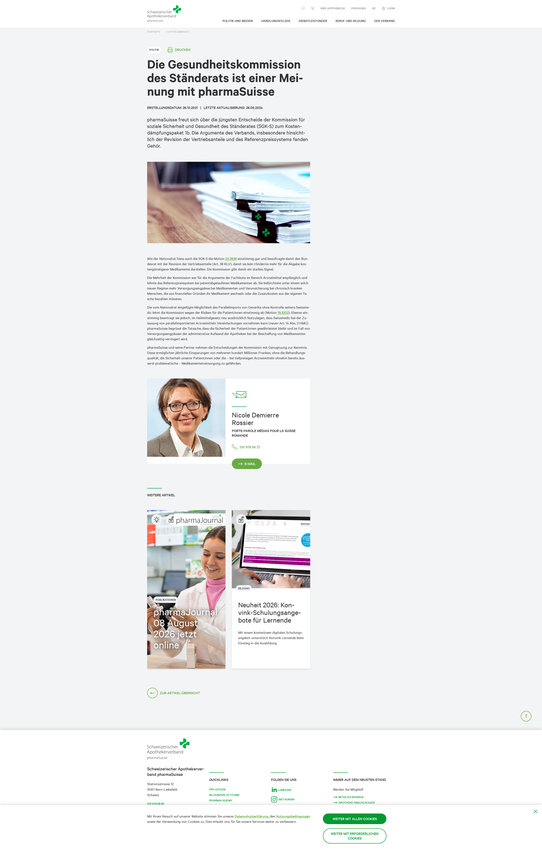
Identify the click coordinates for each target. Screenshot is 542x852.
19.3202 (283, 312)
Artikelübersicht (178, 31)
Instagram (286, 799)
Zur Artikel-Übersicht (180, 693)
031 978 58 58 (155, 803)
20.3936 (231, 258)
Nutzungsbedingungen (293, 816)
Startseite (153, 31)
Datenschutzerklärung (251, 816)
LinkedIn (284, 790)
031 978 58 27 (250, 447)
